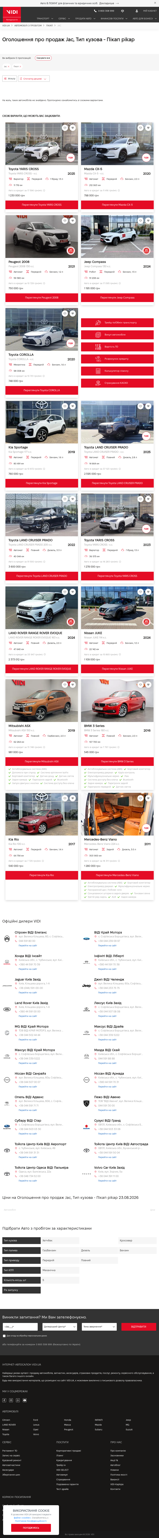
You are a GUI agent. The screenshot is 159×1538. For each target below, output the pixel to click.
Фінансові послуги (112, 18)
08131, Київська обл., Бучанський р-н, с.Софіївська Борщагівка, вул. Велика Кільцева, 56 (120, 1148)
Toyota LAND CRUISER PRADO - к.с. (104, 452)
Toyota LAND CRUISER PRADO (106, 447)
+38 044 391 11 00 (108, 1176)
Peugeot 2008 (19, 262)
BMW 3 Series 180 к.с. (96, 730)
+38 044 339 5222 (108, 1035)
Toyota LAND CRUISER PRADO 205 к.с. (30, 544)
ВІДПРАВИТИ (138, 1326)
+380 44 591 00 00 (29, 1011)
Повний (86, 1260)
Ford (35, 1420)
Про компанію (118, 1450)
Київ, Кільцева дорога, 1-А (34, 983)
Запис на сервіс (11, 1455)
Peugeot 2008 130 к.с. (21, 266)
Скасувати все (43, 58)
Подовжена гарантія (67, 1484)
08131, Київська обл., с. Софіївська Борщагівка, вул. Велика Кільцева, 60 (120, 1124)
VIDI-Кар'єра (116, 1484)
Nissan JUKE (93, 633)
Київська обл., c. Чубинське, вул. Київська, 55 (41, 960)
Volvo (36, 1434)
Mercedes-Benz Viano (100, 839)
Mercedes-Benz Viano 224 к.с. (102, 844)
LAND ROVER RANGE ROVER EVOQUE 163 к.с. (34, 637)
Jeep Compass (95, 262)
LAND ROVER (9, 1425)
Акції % (114, 1460)
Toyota (5, 1434)
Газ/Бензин (49, 1250)
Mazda (98, 1425)
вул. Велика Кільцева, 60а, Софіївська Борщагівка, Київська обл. (120, 983)
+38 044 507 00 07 (29, 1082)
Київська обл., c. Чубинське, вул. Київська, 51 (120, 960)
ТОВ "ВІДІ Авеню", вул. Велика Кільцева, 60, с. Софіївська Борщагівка (120, 1101)
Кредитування (64, 1460)
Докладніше (106, 3)
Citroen (6, 1420)
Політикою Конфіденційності (31, 1521)
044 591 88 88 (106, 1058)
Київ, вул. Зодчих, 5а (110, 1171)
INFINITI (99, 1420)
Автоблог (115, 1465)
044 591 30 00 (106, 1105)
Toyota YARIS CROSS (24, 169)
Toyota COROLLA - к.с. (21, 359)
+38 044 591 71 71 (29, 1105)
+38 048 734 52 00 (30, 1176)
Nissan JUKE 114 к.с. (95, 637)
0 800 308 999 (44, 1344)
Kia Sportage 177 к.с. (20, 452)
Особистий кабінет (12, 1505)
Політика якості (118, 1474)
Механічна (49, 1270)
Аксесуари (8, 1470)
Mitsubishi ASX (19, 726)
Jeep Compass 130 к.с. (97, 266)
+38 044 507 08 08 (109, 1011)
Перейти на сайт (28, 945)
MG (127, 1425)
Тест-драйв (62, 1489)
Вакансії (114, 1479)
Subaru (98, 1429)
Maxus (67, 1425)
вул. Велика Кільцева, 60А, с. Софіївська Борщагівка (41, 1101)
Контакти (115, 1489)
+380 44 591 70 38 (109, 964)
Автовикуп (62, 1474)
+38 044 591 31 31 (29, 1152)
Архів (5, 1520)
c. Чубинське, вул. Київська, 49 (37, 1148)
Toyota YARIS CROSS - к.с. (23, 173)
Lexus (36, 1425)
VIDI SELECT (62, 1470)
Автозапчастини (11, 1465)
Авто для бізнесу (143, 18)
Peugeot (68, 1429)
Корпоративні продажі (68, 1450)
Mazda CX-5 (93, 169)
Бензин (124, 1250)
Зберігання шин (11, 1474)
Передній (48, 1260)
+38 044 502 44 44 (29, 1035)
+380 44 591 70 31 (108, 1082)
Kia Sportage (18, 447)
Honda (67, 1420)
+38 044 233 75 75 (109, 988)
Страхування (63, 1479)
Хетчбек (47, 1240)
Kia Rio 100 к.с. (17, 844)
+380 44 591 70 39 (29, 964)
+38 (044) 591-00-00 (31, 988)
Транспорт (43, 18)
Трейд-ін (61, 1465)
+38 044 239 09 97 (109, 941)
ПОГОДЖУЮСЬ (31, 1528)
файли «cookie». (22, 1517)
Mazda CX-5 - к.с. (94, 173)
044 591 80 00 (27, 941)
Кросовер (126, 1240)
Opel (35, 1429)
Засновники (117, 1455)
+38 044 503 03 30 (30, 1129)
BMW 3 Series (94, 726)
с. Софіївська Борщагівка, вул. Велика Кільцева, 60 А (41, 1124)
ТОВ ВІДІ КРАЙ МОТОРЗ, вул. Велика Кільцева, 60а (41, 1030)
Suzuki (129, 1429)
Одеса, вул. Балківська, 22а (35, 1171)
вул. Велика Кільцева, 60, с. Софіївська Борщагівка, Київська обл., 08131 (41, 936)
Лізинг (59, 1455)
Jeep (128, 1420)
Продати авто (83, 18)
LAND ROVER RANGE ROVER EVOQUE (35, 633)
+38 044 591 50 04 (109, 1152)
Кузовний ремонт (11, 1460)
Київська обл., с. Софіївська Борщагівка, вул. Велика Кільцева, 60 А (120, 1054)
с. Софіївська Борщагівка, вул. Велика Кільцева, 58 (120, 1007)
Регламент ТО (9, 1450)
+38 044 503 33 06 (109, 1129)
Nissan (5, 1429)
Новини (114, 1470)
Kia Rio (14, 839)
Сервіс (63, 18)
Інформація (8, 1515)
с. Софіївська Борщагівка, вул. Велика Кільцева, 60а (120, 936)
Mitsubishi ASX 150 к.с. (22, 730)
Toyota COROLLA (21, 354)
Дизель (85, 1250)
